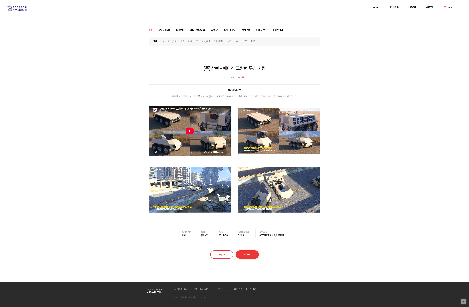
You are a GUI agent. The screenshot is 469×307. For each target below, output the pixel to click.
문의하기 (247, 254)
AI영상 (214, 30)
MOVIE (180, 30)
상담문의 (429, 7)
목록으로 (221, 255)
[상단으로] (463, 301)
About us (377, 7)
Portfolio (394, 7)
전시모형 (246, 30)
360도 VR (261, 30)
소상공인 (412, 7)
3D (150, 30)
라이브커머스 (279, 30)
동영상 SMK (164, 30)
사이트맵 (253, 289)
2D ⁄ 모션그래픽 (197, 30)
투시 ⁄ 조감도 (229, 30)
